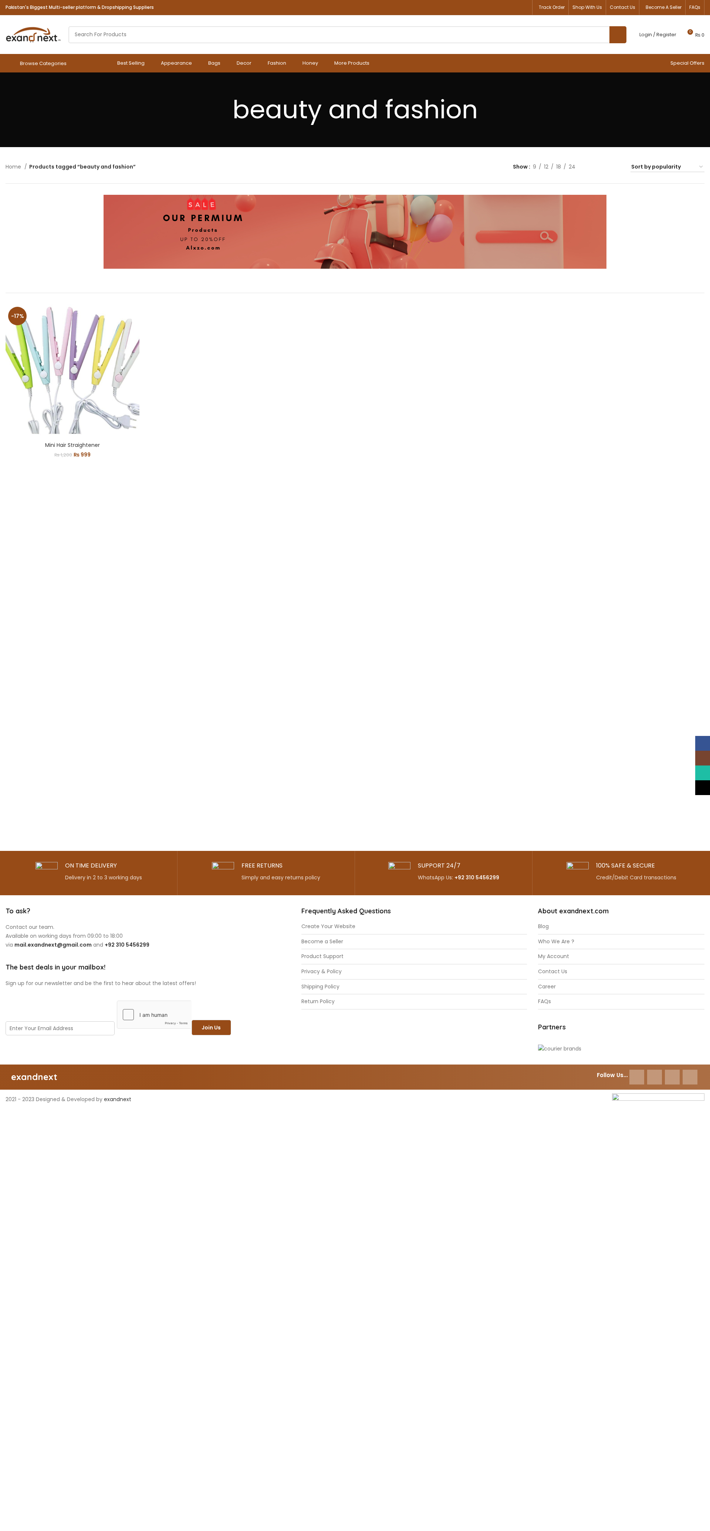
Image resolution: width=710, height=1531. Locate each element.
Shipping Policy (320, 986)
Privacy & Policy (321, 971)
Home (14, 166)
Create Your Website (328, 926)
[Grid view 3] (604, 167)
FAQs (544, 1001)
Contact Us (552, 971)
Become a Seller (322, 941)
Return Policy (318, 1001)
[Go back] (223, 109)
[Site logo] (33, 34)
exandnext (117, 1099)
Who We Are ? (556, 941)
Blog (543, 926)
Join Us (211, 1027)
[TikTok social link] (522, 7)
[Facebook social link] (487, 7)
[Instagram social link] (499, 7)
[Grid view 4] (615, 167)
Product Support (322, 956)
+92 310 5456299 (476, 877)
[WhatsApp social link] (510, 7)
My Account (553, 956)
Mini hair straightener (72, 445)
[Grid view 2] (592, 167)
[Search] (617, 34)
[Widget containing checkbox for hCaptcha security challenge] (154, 1015)
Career (547, 986)
